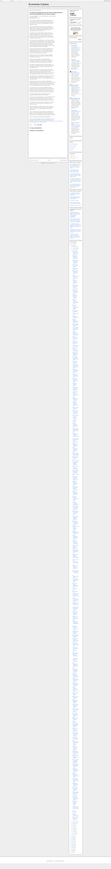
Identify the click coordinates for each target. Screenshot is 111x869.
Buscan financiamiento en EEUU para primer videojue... (75, 742)
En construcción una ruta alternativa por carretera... (75, 613)
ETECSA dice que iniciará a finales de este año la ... (75, 757)
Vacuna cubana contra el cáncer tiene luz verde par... (75, 618)
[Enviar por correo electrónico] (37, 124)
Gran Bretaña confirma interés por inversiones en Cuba (75, 403)
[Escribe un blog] (38, 124)
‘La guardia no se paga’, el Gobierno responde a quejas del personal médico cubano (75, 174)
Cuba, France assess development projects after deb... (75, 585)
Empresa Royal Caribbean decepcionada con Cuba (75, 257)
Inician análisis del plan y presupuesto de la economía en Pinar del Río (75, 197)
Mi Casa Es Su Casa (74, 589)
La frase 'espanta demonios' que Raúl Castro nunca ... (75, 329)
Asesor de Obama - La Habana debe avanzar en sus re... (75, 508)
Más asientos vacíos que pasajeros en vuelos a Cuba (75, 675)
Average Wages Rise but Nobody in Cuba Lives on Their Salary (75, 100)
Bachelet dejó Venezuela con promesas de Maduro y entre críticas (75, 61)
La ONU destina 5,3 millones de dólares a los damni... (75, 366)
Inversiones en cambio (74, 200)
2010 (72, 844)
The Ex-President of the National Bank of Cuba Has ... (75, 430)
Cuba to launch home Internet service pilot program (75, 734)
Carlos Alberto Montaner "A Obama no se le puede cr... (75, 380)
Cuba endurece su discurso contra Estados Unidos (75, 358)
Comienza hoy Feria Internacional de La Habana (75, 349)
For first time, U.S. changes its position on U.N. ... (75, 604)
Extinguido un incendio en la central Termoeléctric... (75, 627)
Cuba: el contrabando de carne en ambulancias (75, 277)
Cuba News (73, 59)
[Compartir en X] (39, 124)
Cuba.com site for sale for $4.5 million (75, 408)
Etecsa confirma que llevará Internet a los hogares (75, 789)
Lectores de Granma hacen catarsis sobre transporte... (75, 684)
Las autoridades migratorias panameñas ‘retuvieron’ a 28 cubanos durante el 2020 (75, 185)
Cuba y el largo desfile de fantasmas (75, 362)
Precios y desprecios (74, 722)
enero (73, 834)
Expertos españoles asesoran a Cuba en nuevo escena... (75, 689)
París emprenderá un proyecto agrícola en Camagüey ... (75, 761)
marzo (73, 831)
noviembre (74, 248)
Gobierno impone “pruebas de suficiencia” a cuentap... (75, 706)
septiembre (74, 821)
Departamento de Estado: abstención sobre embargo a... (75, 556)
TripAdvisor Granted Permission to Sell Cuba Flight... (75, 483)
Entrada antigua (63, 160)
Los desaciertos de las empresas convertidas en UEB (75, 393)
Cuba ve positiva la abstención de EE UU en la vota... (75, 551)
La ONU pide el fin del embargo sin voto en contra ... (75, 609)
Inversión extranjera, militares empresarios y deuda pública (75, 87)
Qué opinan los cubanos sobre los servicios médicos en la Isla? (76, 125)
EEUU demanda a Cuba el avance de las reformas (75, 454)
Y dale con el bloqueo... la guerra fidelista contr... (75, 375)
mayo (73, 828)
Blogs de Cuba (74, 45)
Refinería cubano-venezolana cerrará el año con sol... (75, 272)
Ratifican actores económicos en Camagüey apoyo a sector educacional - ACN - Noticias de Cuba (75, 231)
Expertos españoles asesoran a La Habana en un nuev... (75, 775)
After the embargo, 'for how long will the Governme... (75, 338)
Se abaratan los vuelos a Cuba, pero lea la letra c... (75, 808)
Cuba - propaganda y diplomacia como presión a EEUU (75, 664)
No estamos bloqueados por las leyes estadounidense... (75, 435)
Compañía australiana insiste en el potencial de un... (74, 425)
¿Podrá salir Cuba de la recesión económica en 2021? (74, 170)
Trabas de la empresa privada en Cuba (74, 384)
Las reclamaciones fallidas (75, 576)
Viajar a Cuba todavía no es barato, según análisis (75, 715)
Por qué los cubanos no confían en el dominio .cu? (75, 445)
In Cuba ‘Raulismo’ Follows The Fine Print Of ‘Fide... (75, 281)
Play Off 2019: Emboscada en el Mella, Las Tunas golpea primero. (75, 112)
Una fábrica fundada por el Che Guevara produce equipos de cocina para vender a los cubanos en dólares (75, 180)
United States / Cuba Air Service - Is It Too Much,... (75, 730)
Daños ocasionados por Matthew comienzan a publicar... (75, 670)
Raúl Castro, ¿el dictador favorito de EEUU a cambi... (75, 803)
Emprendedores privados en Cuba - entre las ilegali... (75, 389)
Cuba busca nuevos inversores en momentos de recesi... (75, 301)
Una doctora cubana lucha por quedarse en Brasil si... (75, 291)
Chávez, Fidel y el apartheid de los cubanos (75, 471)
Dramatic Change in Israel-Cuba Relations (75, 325)
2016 (72, 245)
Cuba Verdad (73, 71)
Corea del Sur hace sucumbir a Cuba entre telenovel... (75, 253)
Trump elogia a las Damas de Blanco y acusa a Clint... (75, 780)
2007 (72, 849)
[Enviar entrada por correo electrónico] (35, 124)
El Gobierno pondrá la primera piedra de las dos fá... (75, 333)
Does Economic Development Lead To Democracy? (75, 287)
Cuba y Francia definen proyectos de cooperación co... (75, 567)
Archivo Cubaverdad (74, 144)
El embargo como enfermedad (75, 346)
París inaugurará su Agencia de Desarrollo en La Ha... (75, 766)
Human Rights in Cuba (75, 98)
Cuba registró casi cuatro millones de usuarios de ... (75, 572)
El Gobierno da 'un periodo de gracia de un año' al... (75, 371)
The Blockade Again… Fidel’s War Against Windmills (75, 354)
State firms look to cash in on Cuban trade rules (75, 818)
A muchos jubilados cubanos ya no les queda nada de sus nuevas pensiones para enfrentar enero (75, 165)
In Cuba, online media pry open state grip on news (75, 580)
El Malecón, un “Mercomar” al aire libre (75, 697)
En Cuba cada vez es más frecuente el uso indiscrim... (75, 468)
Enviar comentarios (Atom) (50, 163)
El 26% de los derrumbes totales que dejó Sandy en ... (75, 798)
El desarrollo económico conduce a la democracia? (75, 542)
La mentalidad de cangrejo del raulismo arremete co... (75, 463)
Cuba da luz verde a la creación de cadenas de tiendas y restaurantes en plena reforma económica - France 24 (75, 236)
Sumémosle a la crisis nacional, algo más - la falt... (75, 644)
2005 (72, 852)
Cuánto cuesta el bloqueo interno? (75, 693)
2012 (72, 841)
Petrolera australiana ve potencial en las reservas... (75, 532)
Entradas (73, 156)
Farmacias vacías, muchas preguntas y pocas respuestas (75, 417)
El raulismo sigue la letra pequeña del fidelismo (75, 547)
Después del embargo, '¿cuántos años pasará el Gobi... (75, 498)
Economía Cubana (39, 4)
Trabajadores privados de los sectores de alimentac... (75, 784)
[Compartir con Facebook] (40, 124)
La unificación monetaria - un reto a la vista (75, 738)
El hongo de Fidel (75, 460)
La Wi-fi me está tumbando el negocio (75, 265)
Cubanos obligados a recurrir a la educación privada (74, 296)
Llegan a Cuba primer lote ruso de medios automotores (75, 203)
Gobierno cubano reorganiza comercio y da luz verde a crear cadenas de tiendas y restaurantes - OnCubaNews (75, 220)
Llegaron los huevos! (74, 811)
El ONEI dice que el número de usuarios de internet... (75, 512)
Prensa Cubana (74, 110)
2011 (72, 842)
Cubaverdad (72, 147)
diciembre (74, 246)
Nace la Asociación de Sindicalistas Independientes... (75, 622)
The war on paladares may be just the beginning (75, 632)
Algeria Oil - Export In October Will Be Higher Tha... (75, 321)
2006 (72, 850)
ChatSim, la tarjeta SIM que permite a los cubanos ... (75, 680)
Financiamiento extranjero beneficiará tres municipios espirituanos (75, 193)
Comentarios (73, 158)
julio (73, 825)
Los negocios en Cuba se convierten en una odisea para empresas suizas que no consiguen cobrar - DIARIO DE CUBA (75, 225)
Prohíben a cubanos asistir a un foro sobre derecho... (75, 600)
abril (73, 829)
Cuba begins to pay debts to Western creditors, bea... (75, 478)
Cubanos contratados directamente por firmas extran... (75, 449)
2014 (72, 838)
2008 (72, 847)
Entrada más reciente (34, 160)
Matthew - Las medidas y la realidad (75, 718)
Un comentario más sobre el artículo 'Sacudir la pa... (75, 660)
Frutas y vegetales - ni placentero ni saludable (75, 399)
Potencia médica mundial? (75, 269)
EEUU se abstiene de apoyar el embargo (75, 636)
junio (73, 826)
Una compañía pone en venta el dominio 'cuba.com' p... (75, 412)
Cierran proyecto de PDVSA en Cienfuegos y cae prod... (75, 262)
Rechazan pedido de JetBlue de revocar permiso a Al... (75, 793)
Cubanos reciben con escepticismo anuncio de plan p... (75, 561)
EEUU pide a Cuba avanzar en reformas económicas (75, 522)
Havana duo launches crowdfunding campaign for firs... (75, 493)
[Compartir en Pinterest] (41, 124)
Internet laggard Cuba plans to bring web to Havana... (75, 725)
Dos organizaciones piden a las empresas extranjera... (75, 517)
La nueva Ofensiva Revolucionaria (75, 814)
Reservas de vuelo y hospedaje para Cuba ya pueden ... (75, 307)
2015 (72, 836)
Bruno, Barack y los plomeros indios (75, 342)
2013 (72, 839)
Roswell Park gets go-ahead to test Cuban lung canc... (75, 595)
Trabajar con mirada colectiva (75, 205)
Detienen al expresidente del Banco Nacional (75, 701)
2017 (72, 243)
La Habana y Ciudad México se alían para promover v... (75, 770)
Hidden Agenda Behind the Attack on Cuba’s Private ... (75, 655)
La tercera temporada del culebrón (75, 317)
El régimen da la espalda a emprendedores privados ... (75, 640)
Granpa (71, 149)
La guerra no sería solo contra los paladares (74, 748)
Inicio (49, 160)
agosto (73, 823)
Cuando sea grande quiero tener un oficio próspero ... (75, 752)
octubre (73, 249)
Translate (78, 23)
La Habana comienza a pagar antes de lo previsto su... (75, 503)
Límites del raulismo (74, 421)
